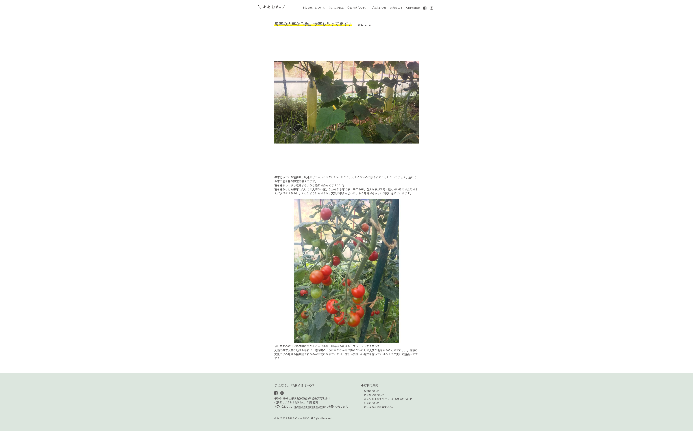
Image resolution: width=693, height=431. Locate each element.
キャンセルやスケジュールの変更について (388, 399)
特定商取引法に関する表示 (379, 407)
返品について (371, 403)
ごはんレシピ (378, 7)
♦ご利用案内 (369, 385)
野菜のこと (396, 7)
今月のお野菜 (336, 7)
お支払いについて (374, 395)
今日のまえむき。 (357, 7)
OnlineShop (413, 7)
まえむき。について (313, 7)
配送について (371, 391)
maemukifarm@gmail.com (309, 406)
